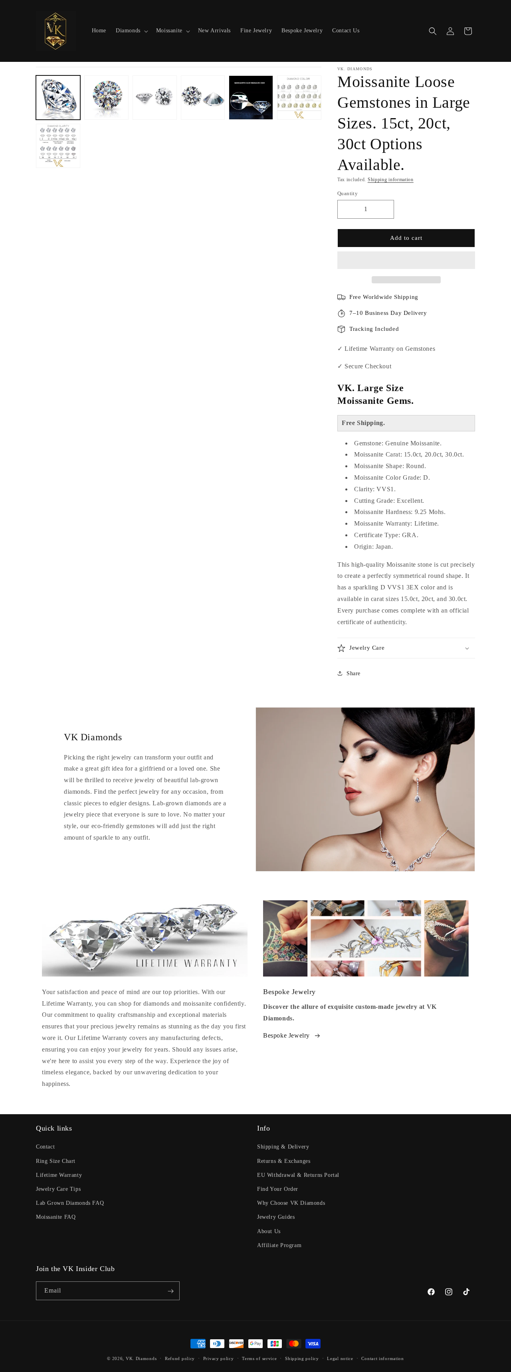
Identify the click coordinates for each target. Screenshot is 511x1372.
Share (353, 673)
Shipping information (391, 179)
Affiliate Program (279, 1245)
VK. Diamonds (141, 1358)
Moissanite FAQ (55, 1217)
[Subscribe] (170, 1291)
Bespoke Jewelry (286, 1035)
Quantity (347, 193)
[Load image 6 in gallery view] (299, 97)
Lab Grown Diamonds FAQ (70, 1203)
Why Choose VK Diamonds (291, 1203)
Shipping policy (302, 1358)
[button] (406, 260)
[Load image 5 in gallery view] (251, 97)
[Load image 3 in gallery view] (155, 97)
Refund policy (180, 1358)
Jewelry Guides (276, 1217)
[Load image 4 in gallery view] (203, 97)
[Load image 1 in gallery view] (58, 97)
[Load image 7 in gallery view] (58, 146)
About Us (269, 1231)
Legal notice (340, 1358)
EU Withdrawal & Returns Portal (298, 1175)
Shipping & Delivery (283, 1147)
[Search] (433, 31)
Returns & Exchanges (283, 1161)
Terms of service (259, 1358)
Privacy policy (218, 1358)
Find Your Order (277, 1189)
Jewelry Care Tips (58, 1189)
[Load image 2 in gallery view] (106, 97)
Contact (45, 1147)
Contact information (382, 1358)
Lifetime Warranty (59, 1175)
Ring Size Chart (55, 1161)
